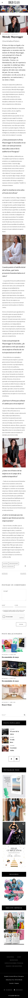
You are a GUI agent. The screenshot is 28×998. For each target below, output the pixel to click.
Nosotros (10, 957)
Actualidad (9, 9)
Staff (19, 957)
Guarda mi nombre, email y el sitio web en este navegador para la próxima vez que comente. (14, 611)
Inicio (2, 9)
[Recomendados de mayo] (14, 644)
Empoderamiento (13, 563)
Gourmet (12, 729)
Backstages (14, 960)
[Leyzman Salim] (5, 748)
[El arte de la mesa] (5, 731)
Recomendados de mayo (10, 657)
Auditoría (5, 563)
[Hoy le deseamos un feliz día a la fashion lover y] (14, 856)
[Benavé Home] (14, 692)
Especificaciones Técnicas (14, 963)
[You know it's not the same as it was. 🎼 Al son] (14, 833)
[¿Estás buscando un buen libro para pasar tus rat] (14, 786)
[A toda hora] (5, 740)
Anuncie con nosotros (14, 966)
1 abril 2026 (12, 702)
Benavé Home (7, 705)
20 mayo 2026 (12, 654)
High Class (17, 995)
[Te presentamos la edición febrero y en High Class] (14, 809)
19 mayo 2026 (12, 678)
